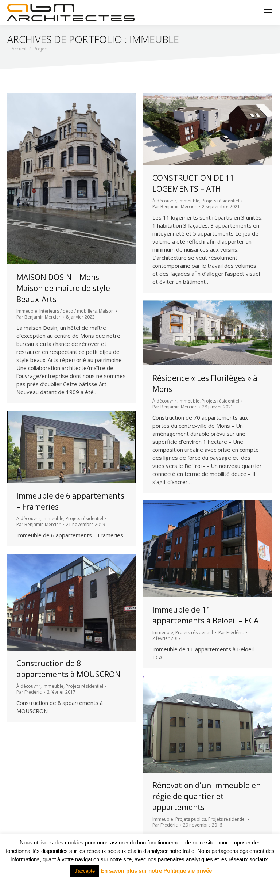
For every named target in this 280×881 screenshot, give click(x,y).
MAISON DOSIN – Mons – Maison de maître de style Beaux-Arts (63, 288)
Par (38, 317)
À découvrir (164, 201)
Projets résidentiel (220, 201)
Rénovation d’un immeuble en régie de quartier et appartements (206, 796)
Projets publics (190, 819)
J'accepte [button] (85, 871)
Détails (82, 179)
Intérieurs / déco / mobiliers (68, 311)
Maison (106, 311)
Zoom (62, 179)
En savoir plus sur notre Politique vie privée (156, 870)
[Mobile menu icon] (268, 12)
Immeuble (26, 311)
